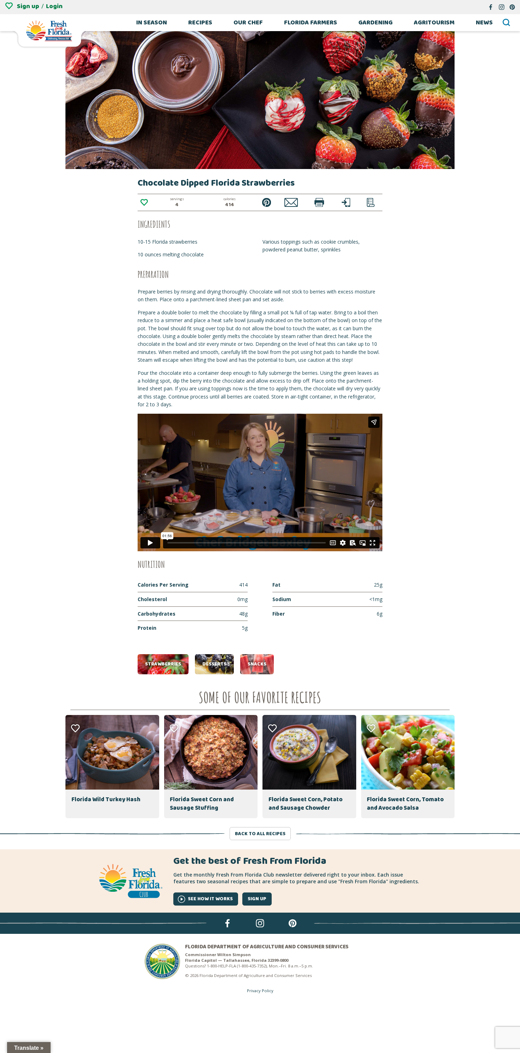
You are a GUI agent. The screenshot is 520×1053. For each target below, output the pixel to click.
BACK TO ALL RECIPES (260, 834)
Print (319, 202)
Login (54, 6)
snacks (257, 664)
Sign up (28, 6)
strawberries (163, 664)
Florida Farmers (310, 22)
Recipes (200, 22)
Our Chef (248, 22)
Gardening (375, 22)
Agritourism (434, 22)
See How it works (210, 899)
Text (346, 202)
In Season (151, 22)
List (370, 202)
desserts (214, 664)
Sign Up (257, 899)
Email (291, 202)
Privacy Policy (260, 990)
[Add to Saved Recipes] (144, 202)
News (484, 22)
